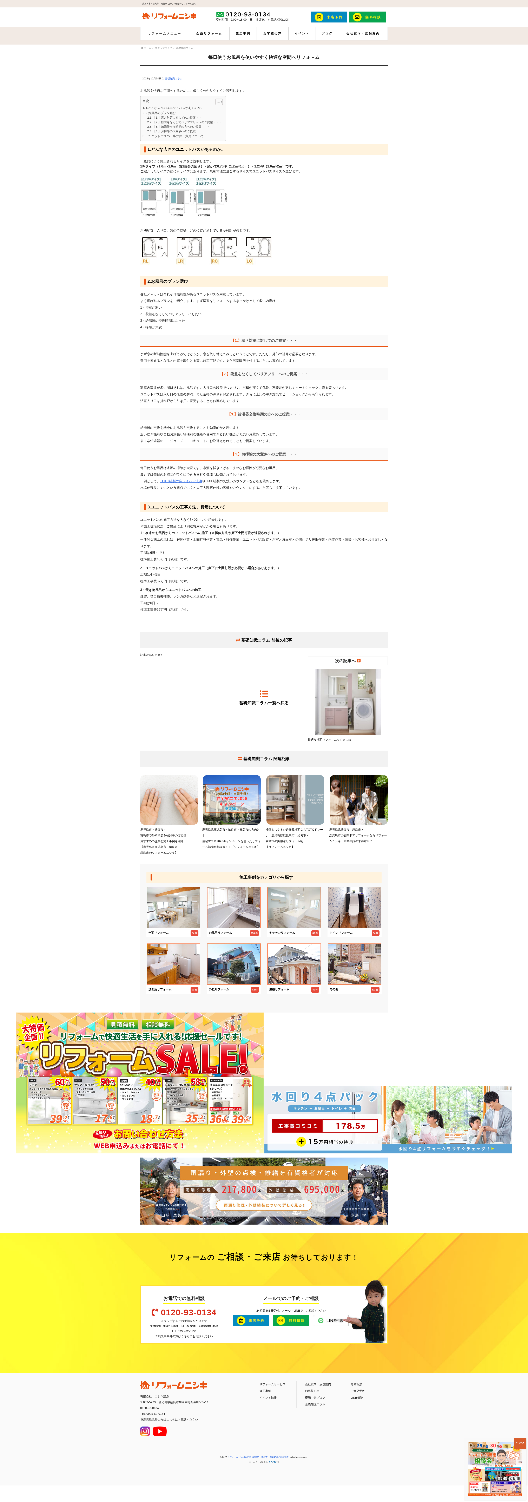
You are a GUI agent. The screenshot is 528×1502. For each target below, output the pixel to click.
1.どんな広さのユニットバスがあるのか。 (175, 108)
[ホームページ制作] (274, 1462)
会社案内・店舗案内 (363, 33)
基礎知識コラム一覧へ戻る (264, 702)
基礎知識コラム (173, 78)
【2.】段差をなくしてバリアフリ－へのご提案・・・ (187, 122)
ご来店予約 (358, 1390)
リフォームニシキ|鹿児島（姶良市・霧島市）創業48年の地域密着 (258, 1457)
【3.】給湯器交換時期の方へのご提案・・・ (181, 126)
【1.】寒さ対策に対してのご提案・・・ (178, 117)
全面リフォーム (209, 33)
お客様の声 (272, 33)
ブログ (327, 33)
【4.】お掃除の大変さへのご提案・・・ (178, 131)
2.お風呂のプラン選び (161, 113)
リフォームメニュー (165, 33)
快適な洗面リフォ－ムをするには (329, 739)
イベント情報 (268, 1397)
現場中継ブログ (315, 1397)
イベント (302, 33)
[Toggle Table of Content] (217, 101)
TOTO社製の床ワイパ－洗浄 (181, 481)
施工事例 (243, 33)
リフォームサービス (272, 1384)
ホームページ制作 (257, 1462)
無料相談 (356, 1384)
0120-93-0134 (189, 1312)
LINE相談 (357, 1397)
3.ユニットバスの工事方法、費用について (175, 136)
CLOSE (520, 1443)
